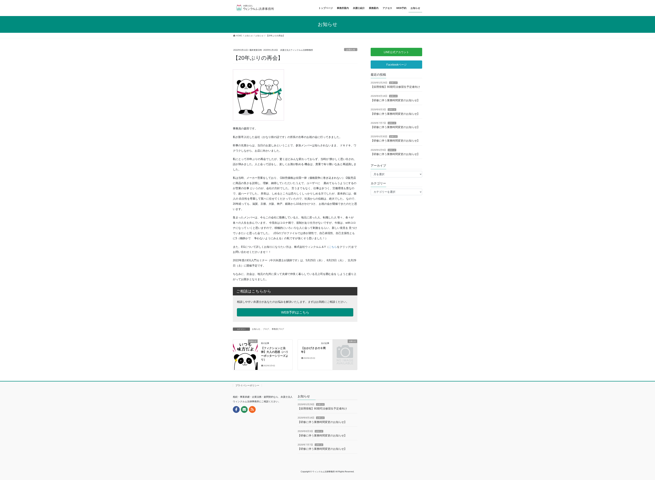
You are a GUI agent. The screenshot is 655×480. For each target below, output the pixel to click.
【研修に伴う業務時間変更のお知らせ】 (395, 100)
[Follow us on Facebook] (236, 409)
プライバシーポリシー (247, 385)
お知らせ (350, 49)
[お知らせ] (245, 352)
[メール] (244, 409)
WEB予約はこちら (295, 312)
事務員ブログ (278, 329)
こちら (333, 246)
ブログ (266, 329)
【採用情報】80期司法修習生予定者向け (395, 86)
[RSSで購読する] (252, 409)
